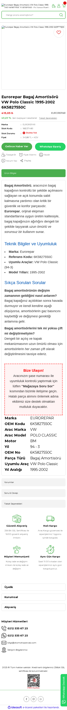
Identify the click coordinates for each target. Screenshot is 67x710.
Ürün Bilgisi (10, 173)
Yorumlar (9, 482)
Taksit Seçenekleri (48, 118)
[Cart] (64, 6)
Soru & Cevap (11, 493)
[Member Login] (59, 6)
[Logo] (25, 6)
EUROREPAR (29, 124)
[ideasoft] (15, 707)
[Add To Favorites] (59, 32)
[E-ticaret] (33, 707)
